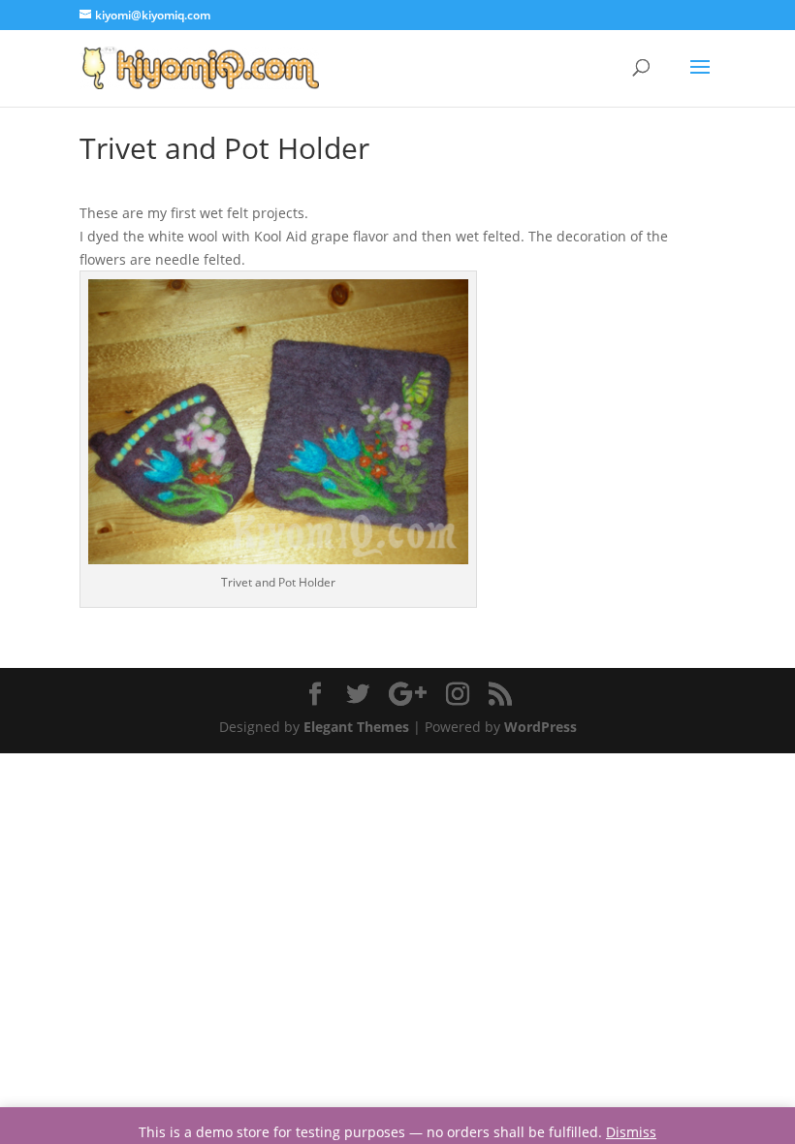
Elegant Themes (356, 726)
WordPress (540, 726)
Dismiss (631, 1132)
